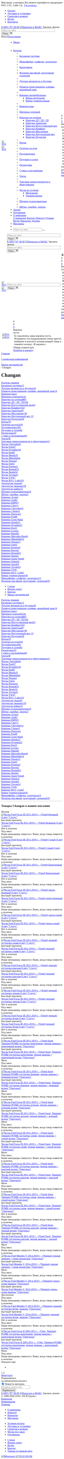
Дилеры (36, 221)
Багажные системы (29, 56)
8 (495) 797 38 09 (10, 27)
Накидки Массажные (37, 131)
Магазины (12, 1418)
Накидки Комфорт (35, 128)
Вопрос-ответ (14, 1442)
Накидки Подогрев (36, 137)
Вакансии (26, 221)
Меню (16, 42)
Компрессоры (26, 106)
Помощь (5, 1404)
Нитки (22, 142)
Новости (40, 218)
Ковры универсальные (38, 100)
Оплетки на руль (28, 148)
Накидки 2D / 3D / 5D (37, 120)
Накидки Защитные (36, 123)
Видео (16, 221)
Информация (8, 1401)
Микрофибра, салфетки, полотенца (38, 61)
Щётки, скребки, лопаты (32, 207)
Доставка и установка (19, 1426)
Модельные (32, 193)
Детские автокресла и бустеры (35, 81)
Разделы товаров (10, 382)
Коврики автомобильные (32, 95)
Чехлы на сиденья (28, 190)
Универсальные (34, 195)
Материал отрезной (29, 112)
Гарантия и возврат (17, 1429)
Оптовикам (13, 1434)
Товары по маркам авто (19, 1451)
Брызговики (25, 67)
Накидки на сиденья (30, 117)
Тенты (22, 176)
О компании (19, 218)
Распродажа (25, 165)
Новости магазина (14, 1384)
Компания (6, 1399)
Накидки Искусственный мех (41, 126)
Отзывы (49, 218)
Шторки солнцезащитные (33, 201)
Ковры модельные (35, 98)
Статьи (11, 1440)
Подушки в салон (28, 159)
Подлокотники (27, 154)
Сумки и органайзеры (31, 170)
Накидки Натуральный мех (40, 134)
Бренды (31, 218)
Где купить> (30, 5)
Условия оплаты (16, 1423)
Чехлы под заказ (16, 1431)
